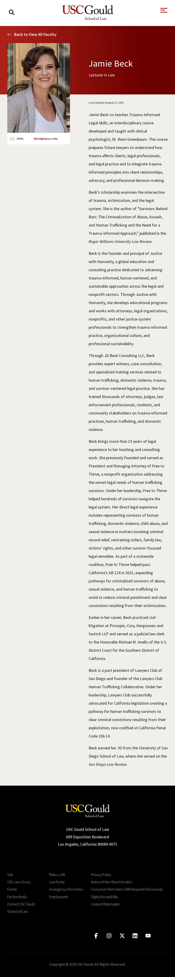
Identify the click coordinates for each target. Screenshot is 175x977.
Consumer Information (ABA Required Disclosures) (126, 889)
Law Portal (56, 882)
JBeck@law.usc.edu (45, 138)
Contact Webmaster (105, 904)
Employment (58, 896)
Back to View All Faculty (35, 34)
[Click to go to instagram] (109, 936)
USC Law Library (19, 882)
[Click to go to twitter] (122, 936)
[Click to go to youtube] (148, 936)
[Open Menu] (163, 11)
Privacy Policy (101, 874)
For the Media (17, 896)
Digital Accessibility (104, 896)
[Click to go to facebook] (96, 936)
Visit (10, 874)
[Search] (11, 12)
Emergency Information (66, 889)
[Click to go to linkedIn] (135, 936)
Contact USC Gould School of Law (21, 908)
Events (12, 889)
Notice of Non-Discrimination (111, 882)
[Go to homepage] (87, 810)
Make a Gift (57, 874)
